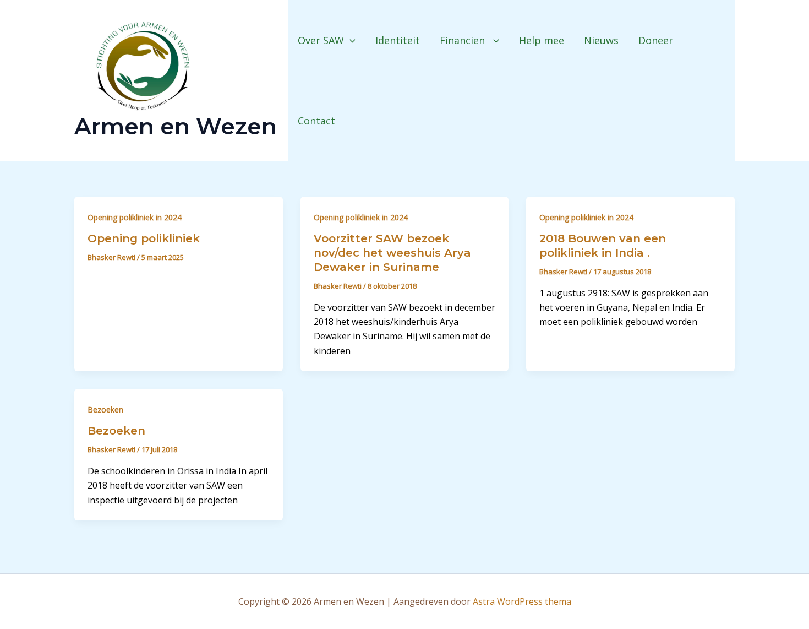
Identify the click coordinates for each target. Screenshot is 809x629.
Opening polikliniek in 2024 (135, 217)
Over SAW (321, 40)
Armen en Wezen (175, 126)
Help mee (541, 40)
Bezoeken (105, 409)
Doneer (655, 40)
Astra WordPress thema (522, 601)
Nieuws (601, 40)
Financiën (464, 40)
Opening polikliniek (144, 238)
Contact (316, 120)
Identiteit (397, 40)
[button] (350, 40)
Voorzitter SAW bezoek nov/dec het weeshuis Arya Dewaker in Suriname (392, 253)
